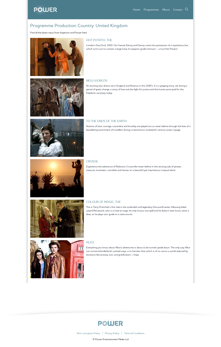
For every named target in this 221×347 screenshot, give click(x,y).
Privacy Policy (112, 333)
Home (136, 9)
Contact (177, 9)
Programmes (151, 9)
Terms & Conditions (134, 333)
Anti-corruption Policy (88, 333)
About (166, 9)
